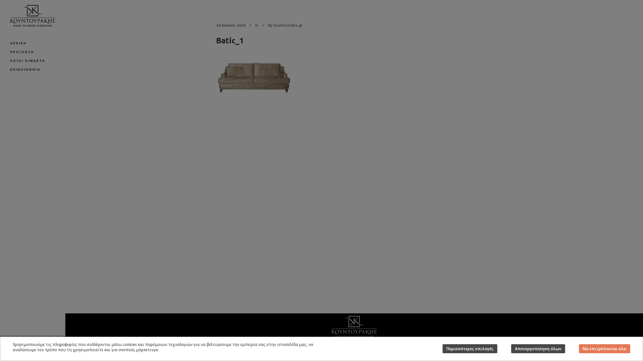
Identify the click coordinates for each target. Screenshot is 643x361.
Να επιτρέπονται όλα (604, 348)
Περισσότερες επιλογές (470, 348)
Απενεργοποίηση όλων (538, 348)
